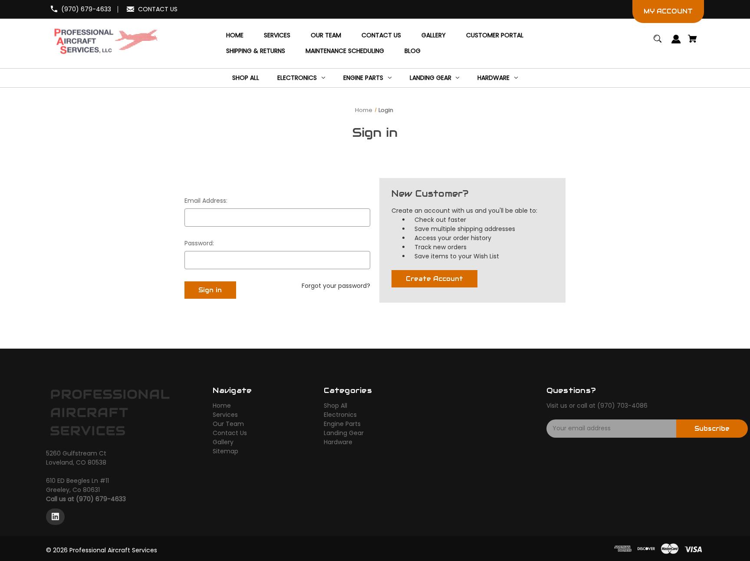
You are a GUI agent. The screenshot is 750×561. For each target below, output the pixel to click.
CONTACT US (158, 9)
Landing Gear (344, 433)
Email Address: (205, 200)
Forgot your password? (336, 285)
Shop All (335, 405)
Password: (199, 243)
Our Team (228, 423)
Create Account (434, 279)
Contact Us (230, 433)
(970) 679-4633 (86, 9)
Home (222, 405)
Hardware (338, 442)
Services (225, 414)
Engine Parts (342, 423)
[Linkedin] (55, 517)
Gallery (223, 442)
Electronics (340, 414)
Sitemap (225, 451)
